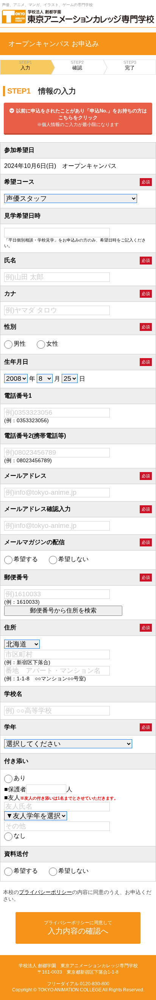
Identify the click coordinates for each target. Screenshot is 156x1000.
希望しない (73, 559)
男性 (20, 343)
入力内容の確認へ (78, 927)
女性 (52, 343)
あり (20, 778)
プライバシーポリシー (45, 892)
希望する (26, 559)
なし (20, 835)
